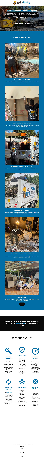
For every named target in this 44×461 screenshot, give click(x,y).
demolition (15, 16)
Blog (22, 448)
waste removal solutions (22, 400)
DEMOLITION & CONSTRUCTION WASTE (22, 254)
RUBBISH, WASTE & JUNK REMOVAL (22, 166)
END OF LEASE (22, 297)
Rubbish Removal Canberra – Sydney (22, 444)
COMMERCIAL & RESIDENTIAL (22, 123)
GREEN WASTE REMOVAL (22, 210)
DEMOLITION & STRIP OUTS (22, 79)
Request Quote (22, 23)
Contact (22, 446)
